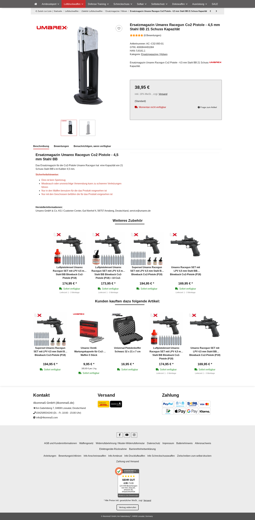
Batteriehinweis (184, 443)
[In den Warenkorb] (35, 21)
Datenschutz (153, 443)
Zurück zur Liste (45, 11)
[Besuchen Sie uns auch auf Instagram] (134, 435)
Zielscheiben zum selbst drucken (194, 456)
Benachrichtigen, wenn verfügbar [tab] (92, 146)
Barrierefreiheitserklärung (142, 449)
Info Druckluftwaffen (134, 456)
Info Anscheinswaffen (95, 456)
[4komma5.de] (35, 4)
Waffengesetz (86, 443)
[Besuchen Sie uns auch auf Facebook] (120, 435)
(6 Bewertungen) (152, 35)
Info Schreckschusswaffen (161, 456)
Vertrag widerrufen (127, 507)
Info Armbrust (115, 456)
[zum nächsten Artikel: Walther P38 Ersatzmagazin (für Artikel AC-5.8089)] (216, 11)
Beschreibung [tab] (41, 146)
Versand (163, 94)
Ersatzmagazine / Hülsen (154, 54)
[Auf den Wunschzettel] (119, 28)
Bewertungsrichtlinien (70, 456)
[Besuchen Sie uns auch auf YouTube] (127, 435)
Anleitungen (50, 456)
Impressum (168, 443)
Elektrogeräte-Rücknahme (113, 449)
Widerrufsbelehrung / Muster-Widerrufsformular (120, 443)
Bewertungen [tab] (61, 146)
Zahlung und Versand (127, 461)
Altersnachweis (203, 443)
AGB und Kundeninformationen (60, 443)
